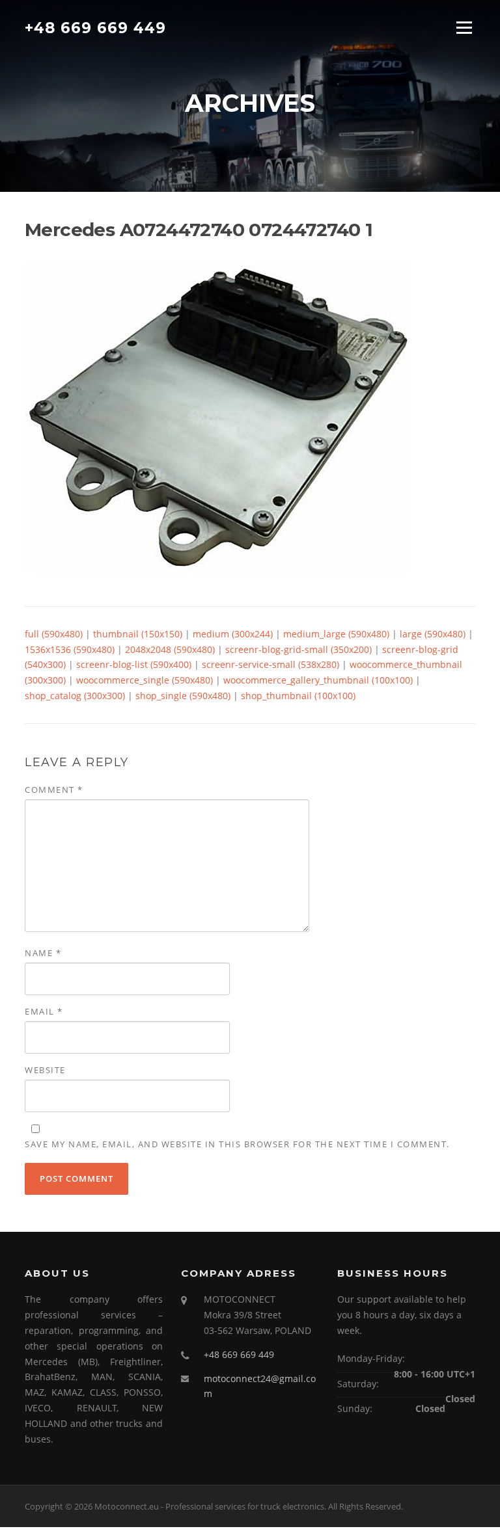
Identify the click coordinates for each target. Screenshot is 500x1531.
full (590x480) (54, 634)
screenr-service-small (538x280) (270, 664)
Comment (54, 789)
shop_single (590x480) (182, 695)
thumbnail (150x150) (137, 634)
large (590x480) (432, 634)
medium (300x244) (233, 634)
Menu (463, 27)
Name (43, 953)
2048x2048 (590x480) (170, 649)
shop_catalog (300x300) (75, 695)
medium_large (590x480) (336, 634)
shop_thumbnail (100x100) (298, 695)
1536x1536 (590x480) (70, 649)
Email (44, 1011)
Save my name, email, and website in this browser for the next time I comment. (237, 1144)
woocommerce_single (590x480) (144, 680)
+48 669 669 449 (95, 27)
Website (45, 1070)
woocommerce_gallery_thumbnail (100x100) (318, 680)
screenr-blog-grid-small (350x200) (298, 649)
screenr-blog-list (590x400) (133, 664)
